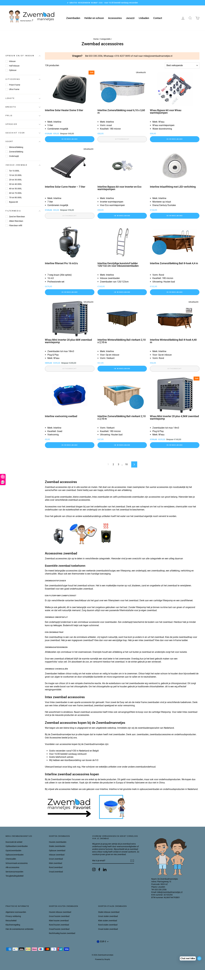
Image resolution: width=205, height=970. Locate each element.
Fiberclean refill (15, 225)
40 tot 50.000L (15, 188)
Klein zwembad (55, 863)
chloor (69, 516)
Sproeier (11, 124)
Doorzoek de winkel (14, 842)
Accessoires (115, 18)
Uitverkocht (122, 139)
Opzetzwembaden (13, 850)
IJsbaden (144, 18)
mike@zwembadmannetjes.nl (169, 892)
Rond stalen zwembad (107, 925)
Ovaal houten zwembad (59, 929)
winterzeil (156, 661)
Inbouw (12, 61)
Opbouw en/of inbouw (20, 56)
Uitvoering (13, 79)
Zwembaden (73, 18)
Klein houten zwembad (59, 920)
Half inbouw (14, 66)
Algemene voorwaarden (16, 912)
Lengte (10, 98)
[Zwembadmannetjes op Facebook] (99, 869)
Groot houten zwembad (59, 916)
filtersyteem (114, 600)
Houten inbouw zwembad (60, 912)
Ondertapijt (14, 156)
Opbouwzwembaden (15, 855)
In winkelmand (69, 139)
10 (126, 464)
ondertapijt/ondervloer (60, 622)
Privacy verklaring (13, 916)
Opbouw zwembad (57, 850)
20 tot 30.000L (15, 180)
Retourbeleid (11, 920)
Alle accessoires (12, 867)
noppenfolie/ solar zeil (56, 661)
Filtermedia (13, 211)
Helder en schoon (94, 18)
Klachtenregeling (13, 925)
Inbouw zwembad (56, 855)
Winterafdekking (16, 147)
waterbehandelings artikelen (96, 516)
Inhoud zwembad (16, 165)
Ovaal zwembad (56, 872)
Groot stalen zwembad (108, 916)
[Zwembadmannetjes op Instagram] (94, 869)
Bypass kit (13, 202)
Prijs (9, 116)
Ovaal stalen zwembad (108, 929)
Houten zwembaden (57, 842)
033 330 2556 (161, 889)
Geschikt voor (15, 133)
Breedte (11, 107)
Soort (9, 142)
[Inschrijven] (132, 860)
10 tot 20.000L (15, 175)
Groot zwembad (56, 859)
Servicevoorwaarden (14, 872)
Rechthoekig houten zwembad (62, 933)
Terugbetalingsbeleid (14, 876)
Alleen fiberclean (16, 221)
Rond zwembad (55, 867)
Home (95, 39)
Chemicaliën (11, 859)
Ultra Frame (14, 89)
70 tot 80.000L (15, 197)
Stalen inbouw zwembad (108, 912)
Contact (157, 18)
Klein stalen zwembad (107, 920)
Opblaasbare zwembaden (17, 846)
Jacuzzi (130, 18)
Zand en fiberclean (17, 216)
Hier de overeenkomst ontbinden (19, 929)
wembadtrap (56, 637)
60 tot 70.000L (15, 193)
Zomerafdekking (16, 152)
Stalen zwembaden (57, 846)
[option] (102, 2)
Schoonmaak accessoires (17, 863)
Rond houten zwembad (59, 925)
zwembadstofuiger (58, 585)
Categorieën (105, 39)
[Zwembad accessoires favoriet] (87, 818)
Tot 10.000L (14, 171)
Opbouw (12, 70)
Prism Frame (14, 85)
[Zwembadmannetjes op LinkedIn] (104, 869)
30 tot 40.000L (15, 184)
